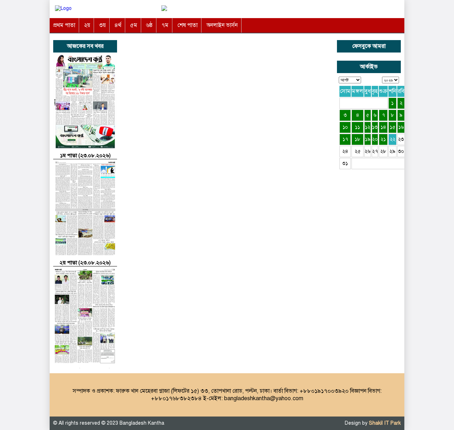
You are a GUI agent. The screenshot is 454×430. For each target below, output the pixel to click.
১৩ (375, 127)
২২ (392, 139)
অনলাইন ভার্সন (222, 25)
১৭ (345, 139)
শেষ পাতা (187, 25)
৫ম (133, 25)
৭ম (164, 25)
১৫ (392, 127)
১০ (345, 127)
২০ (375, 139)
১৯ (368, 139)
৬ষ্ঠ (149, 25)
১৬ (401, 127)
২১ (383, 139)
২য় (87, 25)
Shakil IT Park (385, 423)
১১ (357, 127)
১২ (367, 127)
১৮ (357, 139)
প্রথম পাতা (64, 25)
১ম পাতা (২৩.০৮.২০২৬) (85, 155)
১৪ (383, 127)
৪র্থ (118, 25)
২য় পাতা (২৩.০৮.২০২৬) (85, 262)
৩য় (102, 25)
